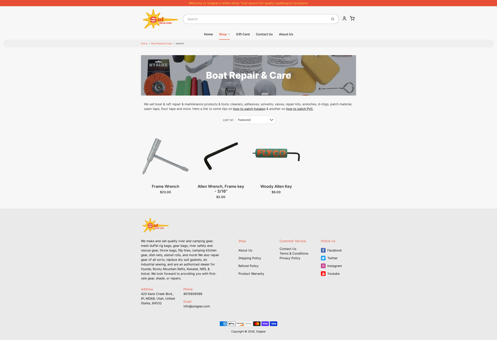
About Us (286, 34)
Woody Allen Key (276, 186)
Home (208, 34)
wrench (180, 43)
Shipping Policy (249, 258)
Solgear (261, 331)
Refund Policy (248, 266)
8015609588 (192, 294)
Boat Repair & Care (161, 43)
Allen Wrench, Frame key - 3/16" (221, 189)
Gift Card (243, 34)
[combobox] (255, 19)
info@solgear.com (196, 306)
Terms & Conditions (294, 253)
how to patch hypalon (249, 109)
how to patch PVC (299, 109)
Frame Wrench (165, 186)
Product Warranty (251, 274)
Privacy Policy (290, 258)
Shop (223, 34)
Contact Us (264, 34)
